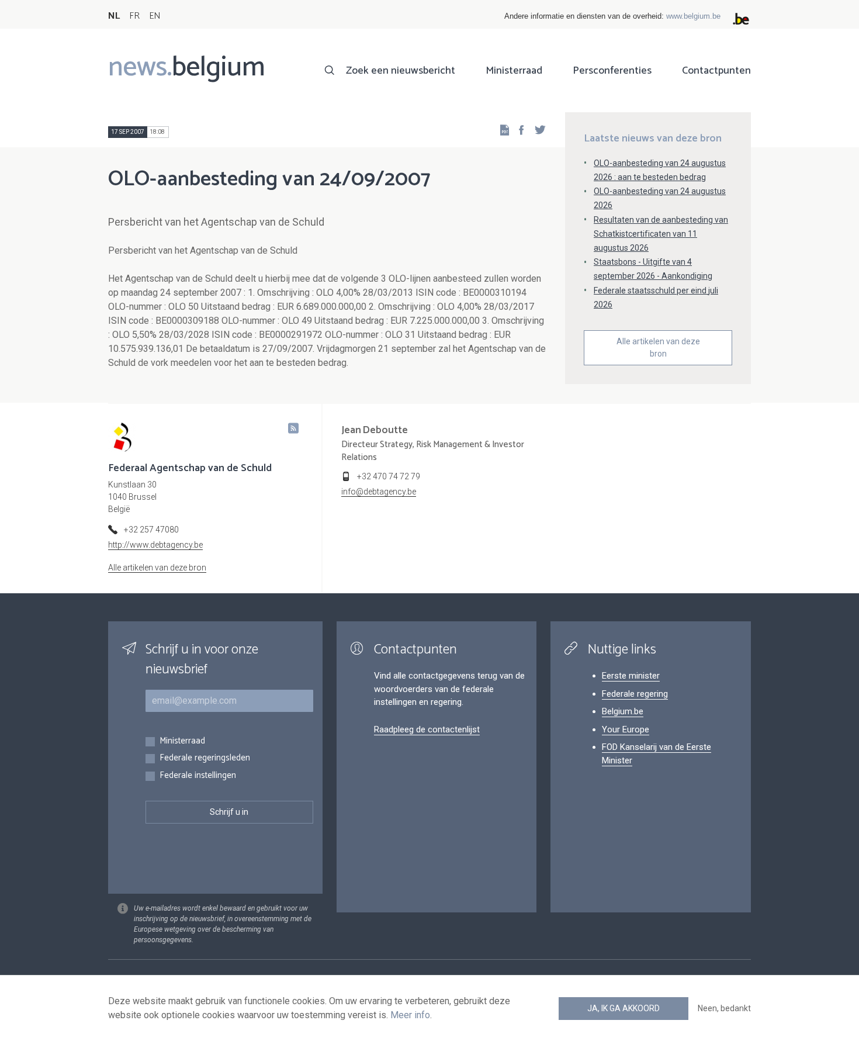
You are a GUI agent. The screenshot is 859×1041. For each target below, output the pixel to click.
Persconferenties (612, 70)
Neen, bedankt (724, 1008)
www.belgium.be (693, 16)
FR (134, 16)
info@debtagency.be (378, 491)
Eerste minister (631, 675)
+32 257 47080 (151, 529)
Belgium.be (622, 711)
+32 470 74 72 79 (388, 476)
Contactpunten (716, 70)
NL (114, 16)
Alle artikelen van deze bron (658, 347)
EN (154, 16)
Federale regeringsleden (205, 758)
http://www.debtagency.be (155, 544)
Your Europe (625, 729)
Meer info (410, 1015)
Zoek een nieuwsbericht (400, 70)
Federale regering (635, 694)
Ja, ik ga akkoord (623, 1008)
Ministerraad (514, 70)
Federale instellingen (198, 776)
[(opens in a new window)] (518, 129)
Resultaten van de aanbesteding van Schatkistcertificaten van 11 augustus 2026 (661, 234)
